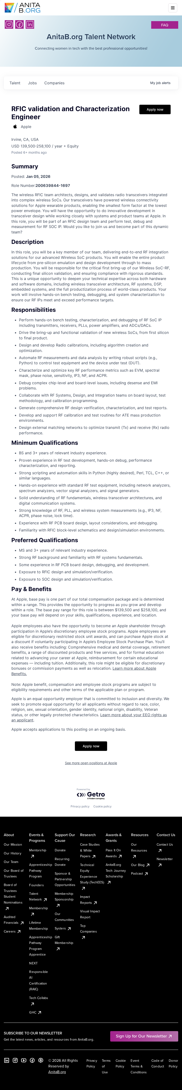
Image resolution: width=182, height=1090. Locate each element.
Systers (60, 928)
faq (164, 25)
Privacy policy (80, 806)
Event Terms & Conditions (139, 1066)
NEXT (33, 963)
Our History (12, 853)
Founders (36, 885)
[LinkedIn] (30, 24)
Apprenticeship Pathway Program (40, 870)
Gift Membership (64, 940)
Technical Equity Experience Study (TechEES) (92, 874)
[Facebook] (19, 24)
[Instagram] (9, 24)
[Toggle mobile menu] (172, 7)
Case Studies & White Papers (90, 850)
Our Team (11, 861)
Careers (10, 931)
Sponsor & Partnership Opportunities (65, 879)
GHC (32, 1012)
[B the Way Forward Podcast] (41, 1060)
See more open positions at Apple (91, 763)
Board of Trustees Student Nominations (13, 893)
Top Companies (88, 928)
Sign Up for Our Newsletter (141, 1036)
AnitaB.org (57, 1071)
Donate (60, 850)
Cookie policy (102, 806)
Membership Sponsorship (64, 896)
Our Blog (138, 865)
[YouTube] (24, 1060)
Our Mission (13, 844)
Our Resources (139, 847)
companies (54, 83)
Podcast (137, 873)
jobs (32, 83)
